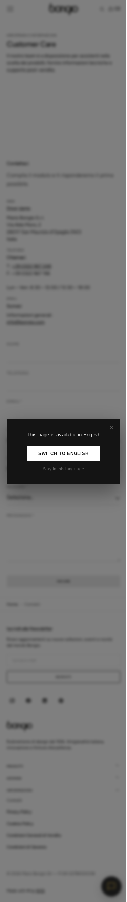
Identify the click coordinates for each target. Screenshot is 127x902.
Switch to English (61, 453)
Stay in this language (61, 469)
